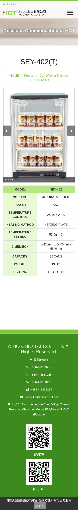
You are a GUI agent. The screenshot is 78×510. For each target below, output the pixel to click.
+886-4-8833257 (41, 367)
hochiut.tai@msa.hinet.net (41, 397)
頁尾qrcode (40, 359)
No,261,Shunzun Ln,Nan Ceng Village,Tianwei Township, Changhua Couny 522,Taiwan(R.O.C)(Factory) (39, 409)
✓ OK (40, 506)
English (9, 4)
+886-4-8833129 (41, 382)
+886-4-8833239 (41, 389)
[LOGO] (23, 12)
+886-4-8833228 (41, 374)
